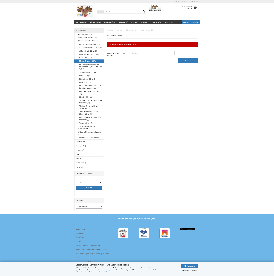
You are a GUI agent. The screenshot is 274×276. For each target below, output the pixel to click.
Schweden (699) (81, 22)
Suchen (185, 22)
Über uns (195, 22)
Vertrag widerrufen (187, 229)
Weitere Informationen (189, 270)
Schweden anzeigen (85, 34)
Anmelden (89, 188)
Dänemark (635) (95, 22)
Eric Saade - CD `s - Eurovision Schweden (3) (90, 118)
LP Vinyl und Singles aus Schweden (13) (86, 127)
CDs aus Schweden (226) (86, 41)
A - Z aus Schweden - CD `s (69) (90, 48)
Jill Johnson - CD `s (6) (87, 72)
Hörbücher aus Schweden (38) (88, 138)
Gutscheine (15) (156, 22)
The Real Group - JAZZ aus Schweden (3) (88, 107)
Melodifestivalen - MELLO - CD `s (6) (90, 93)
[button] (177, 1)
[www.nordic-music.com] (85, 11)
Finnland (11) (123, 22)
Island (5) (134, 22)
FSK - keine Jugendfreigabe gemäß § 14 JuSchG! (93, 254)
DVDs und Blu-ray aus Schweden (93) (89, 133)
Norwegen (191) (109, 22)
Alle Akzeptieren (189, 266)
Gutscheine (80, 237)
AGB (77, 258)
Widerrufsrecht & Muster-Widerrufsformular (91, 249)
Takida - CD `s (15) (85, 123)
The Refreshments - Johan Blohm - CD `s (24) (88, 113)
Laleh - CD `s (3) (85, 82)
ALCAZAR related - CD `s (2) (89, 54)
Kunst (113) (169, 22)
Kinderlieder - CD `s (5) (87, 79)
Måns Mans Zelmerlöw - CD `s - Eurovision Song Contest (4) (90, 87)
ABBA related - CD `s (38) (88, 51)
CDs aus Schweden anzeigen (89, 44)
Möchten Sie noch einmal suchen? (116, 54)
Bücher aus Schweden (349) (87, 38)
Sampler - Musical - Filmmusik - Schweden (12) (90, 101)
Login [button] (185, 1)
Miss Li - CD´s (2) (85, 97)
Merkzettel (194, 1)
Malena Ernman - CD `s (87, 61)
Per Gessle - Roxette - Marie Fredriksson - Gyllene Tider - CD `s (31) (90, 66)
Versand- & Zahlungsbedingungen (88, 245)
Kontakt (79, 241)
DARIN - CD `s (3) (85, 58)
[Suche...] (144, 12)
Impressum (80, 233)
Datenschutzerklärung (104, 272)
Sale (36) (144, 22)
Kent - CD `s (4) (84, 76)
